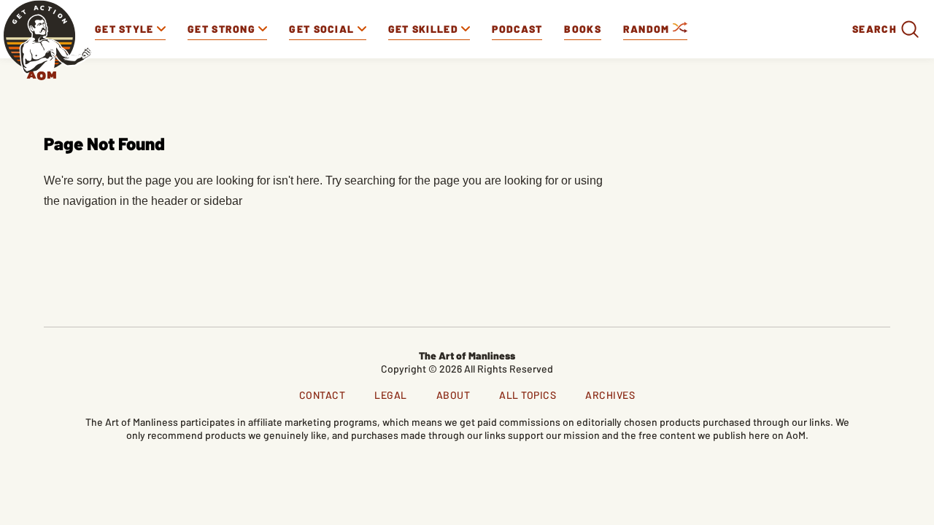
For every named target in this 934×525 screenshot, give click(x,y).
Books (582, 29)
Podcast (517, 29)
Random (648, 29)
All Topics (527, 395)
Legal (390, 395)
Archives (610, 395)
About (453, 395)
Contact (322, 395)
